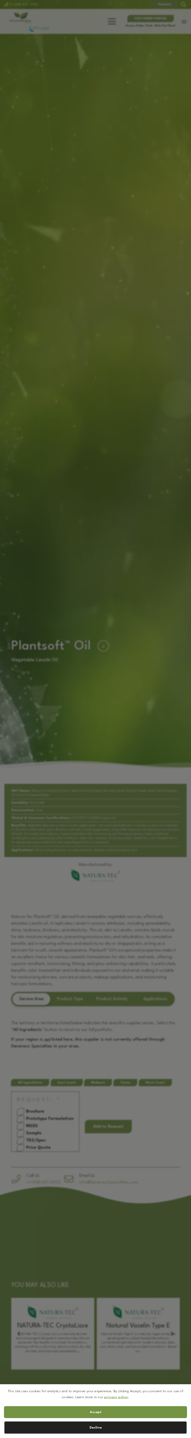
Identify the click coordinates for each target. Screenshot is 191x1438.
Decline (96, 1427)
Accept (95, 1412)
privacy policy (116, 1397)
